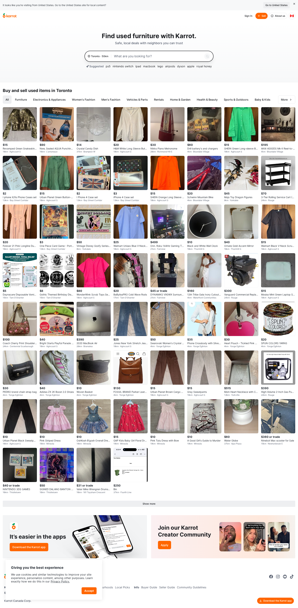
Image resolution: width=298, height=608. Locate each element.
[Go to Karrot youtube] (285, 577)
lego (160, 66)
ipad (138, 66)
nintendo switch (123, 66)
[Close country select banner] (294, 3)
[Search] (207, 56)
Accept (89, 590)
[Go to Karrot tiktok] (292, 577)
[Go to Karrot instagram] (278, 577)
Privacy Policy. (60, 581)
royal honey (204, 66)
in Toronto (61, 90)
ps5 (108, 66)
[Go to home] (10, 15)
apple (190, 66)
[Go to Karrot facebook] (271, 577)
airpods (170, 66)
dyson (181, 66)
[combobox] (158, 56)
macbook (149, 66)
